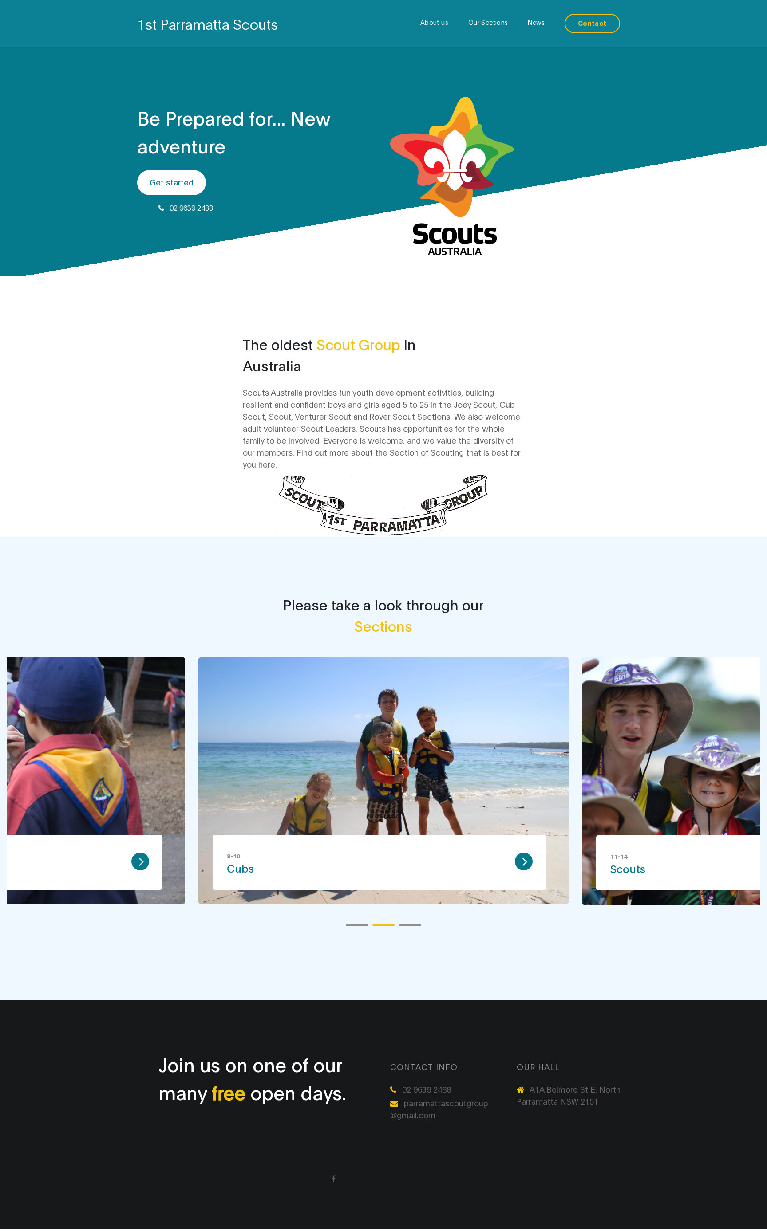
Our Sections (488, 22)
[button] (357, 925)
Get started (172, 182)
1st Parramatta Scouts (207, 23)
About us (434, 22)
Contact (592, 23)
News (536, 22)
